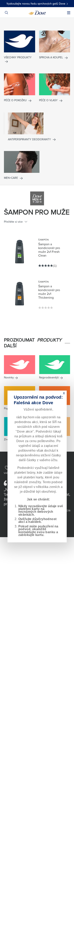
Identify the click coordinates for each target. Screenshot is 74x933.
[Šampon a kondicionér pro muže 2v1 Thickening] (19, 294)
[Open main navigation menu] (69, 15)
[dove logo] (37, 12)
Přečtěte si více (13, 221)
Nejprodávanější (49, 377)
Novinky (9, 377)
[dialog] (37, 466)
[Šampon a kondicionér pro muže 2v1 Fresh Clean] (19, 251)
